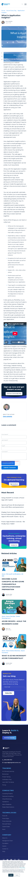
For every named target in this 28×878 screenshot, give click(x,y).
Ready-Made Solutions (8, 807)
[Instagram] (18, 859)
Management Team (7, 840)
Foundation (5, 843)
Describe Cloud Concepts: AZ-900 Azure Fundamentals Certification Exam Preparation (13, 584)
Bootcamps (5, 774)
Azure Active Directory (13, 650)
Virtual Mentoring (7, 799)
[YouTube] (7, 859)
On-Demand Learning (8, 771)
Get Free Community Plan (14, 393)
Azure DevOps (10, 616)
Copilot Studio (6, 826)
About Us (4, 838)
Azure (3, 574)
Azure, (3, 10)
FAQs (3, 851)
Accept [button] (11, 875)
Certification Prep (7, 779)
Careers (4, 846)
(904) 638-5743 (8, 759)
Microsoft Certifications (13, 574)
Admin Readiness (6, 804)
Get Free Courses (9, 737)
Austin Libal (9, 594)
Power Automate (6, 821)
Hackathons (5, 801)
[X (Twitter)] (14, 859)
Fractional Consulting (7, 796)
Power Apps (5, 818)
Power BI (4, 815)
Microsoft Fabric (6, 824)
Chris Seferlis (8, 21)
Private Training (6, 776)
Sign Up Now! (14, 484)
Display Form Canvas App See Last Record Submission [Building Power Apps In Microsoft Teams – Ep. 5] (13, 514)
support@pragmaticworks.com (12, 762)
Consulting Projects (7, 793)
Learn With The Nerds (8, 782)
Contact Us (14, 545)
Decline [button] (17, 875)
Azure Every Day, (11, 10)
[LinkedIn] (3, 859)
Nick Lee (8, 628)
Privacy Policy (22, 867)
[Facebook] (11, 859)
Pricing (4, 785)
